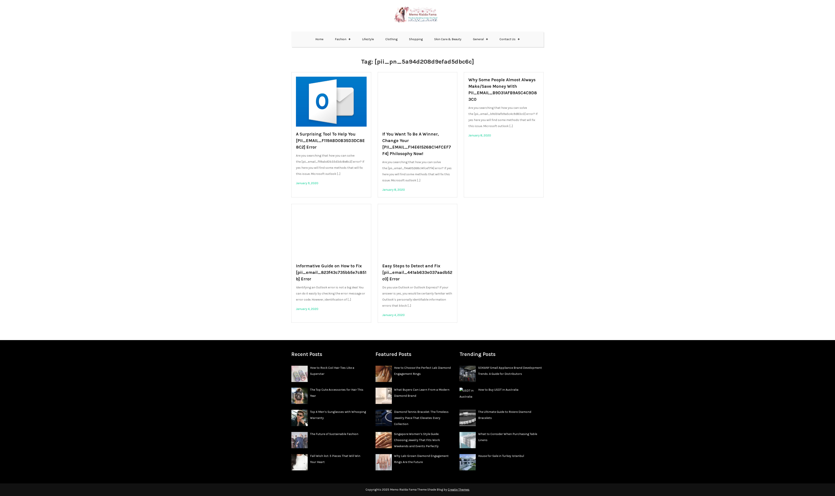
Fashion (340, 39)
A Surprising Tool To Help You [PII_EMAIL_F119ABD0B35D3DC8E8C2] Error (330, 141)
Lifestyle (368, 39)
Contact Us (507, 39)
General (478, 39)
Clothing (391, 39)
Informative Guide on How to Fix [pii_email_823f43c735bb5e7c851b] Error (331, 272)
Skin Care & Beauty (447, 39)
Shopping (416, 39)
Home (319, 39)
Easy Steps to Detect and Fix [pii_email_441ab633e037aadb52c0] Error (417, 272)
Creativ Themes (458, 489)
